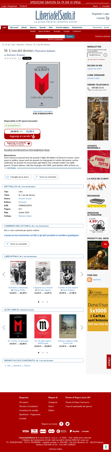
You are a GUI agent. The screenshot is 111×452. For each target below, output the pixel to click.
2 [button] (42, 302)
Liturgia (67, 31)
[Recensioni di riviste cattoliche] (96, 203)
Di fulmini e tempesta (18, 287)
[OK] (105, 55)
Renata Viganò (44, 290)
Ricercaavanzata (55, 39)
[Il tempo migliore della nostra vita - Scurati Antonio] (67, 326)
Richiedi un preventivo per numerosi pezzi (27, 150)
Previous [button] (4, 274)
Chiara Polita (19, 290)
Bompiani (22, 202)
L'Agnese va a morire (43, 287)
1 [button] (38, 302)
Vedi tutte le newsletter (97, 59)
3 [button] (47, 302)
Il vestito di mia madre (68, 287)
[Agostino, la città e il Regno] (97, 255)
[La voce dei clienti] (96, 186)
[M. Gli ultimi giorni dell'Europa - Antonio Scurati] (43, 326)
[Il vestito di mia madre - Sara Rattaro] (67, 273)
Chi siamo (23, 402)
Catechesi (77, 31)
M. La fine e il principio (18, 341)
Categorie (52, 402)
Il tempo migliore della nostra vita (68, 342)
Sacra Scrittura (44, 31)
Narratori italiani (25, 216)
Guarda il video (93, 78)
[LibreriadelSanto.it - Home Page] (55, 16)
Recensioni (93, 196)
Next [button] (82, 274)
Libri (13, 45)
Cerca (69, 36)
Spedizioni (24, 414)
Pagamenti (35, 414)
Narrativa (20, 45)
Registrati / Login (100, 14)
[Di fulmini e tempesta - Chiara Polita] (18, 273)
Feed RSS (92, 275)
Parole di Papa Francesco (77, 402)
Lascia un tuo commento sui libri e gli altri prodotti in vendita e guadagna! (41, 235)
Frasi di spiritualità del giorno (79, 406)
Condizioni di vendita (28, 410)
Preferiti (23, 6)
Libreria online (55, 449)
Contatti (105, 6)
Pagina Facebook (61, 424)
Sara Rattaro (69, 290)
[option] (18, 278)
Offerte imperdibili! (93, 147)
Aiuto (95, 6)
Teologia (56, 31)
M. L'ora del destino (42, 45)
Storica (29, 45)
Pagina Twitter (67, 424)
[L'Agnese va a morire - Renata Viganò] (43, 273)
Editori (51, 410)
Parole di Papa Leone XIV (78, 397)
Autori (51, 406)
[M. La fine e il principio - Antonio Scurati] (18, 326)
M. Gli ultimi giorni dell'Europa (43, 342)
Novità (32, 31)
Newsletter (94, 47)
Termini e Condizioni (28, 406)
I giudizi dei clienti (94, 69)
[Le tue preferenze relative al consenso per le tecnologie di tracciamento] (106, 447)
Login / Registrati (9, 6)
